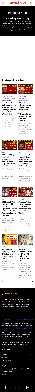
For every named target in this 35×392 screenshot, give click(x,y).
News (3, 152)
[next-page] (31, 281)
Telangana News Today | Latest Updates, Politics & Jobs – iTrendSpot (8, 98)
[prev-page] (3, 281)
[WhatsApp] (28, 387)
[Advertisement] (17, 54)
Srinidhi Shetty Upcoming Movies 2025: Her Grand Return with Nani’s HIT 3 (8, 253)
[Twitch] (19, 387)
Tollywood (21, 199)
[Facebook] (7, 387)
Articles (4, 247)
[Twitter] (23, 387)
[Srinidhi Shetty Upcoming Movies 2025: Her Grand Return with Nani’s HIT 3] (9, 239)
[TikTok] (15, 387)
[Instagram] (11, 387)
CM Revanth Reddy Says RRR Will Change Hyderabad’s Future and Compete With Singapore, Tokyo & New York (9, 208)
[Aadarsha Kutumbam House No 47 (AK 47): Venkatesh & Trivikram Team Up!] (25, 239)
